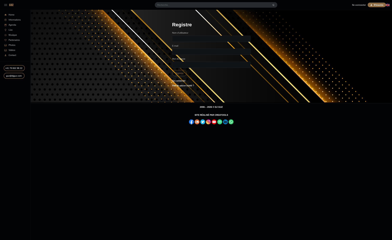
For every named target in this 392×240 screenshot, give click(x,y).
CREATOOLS (221, 115)
